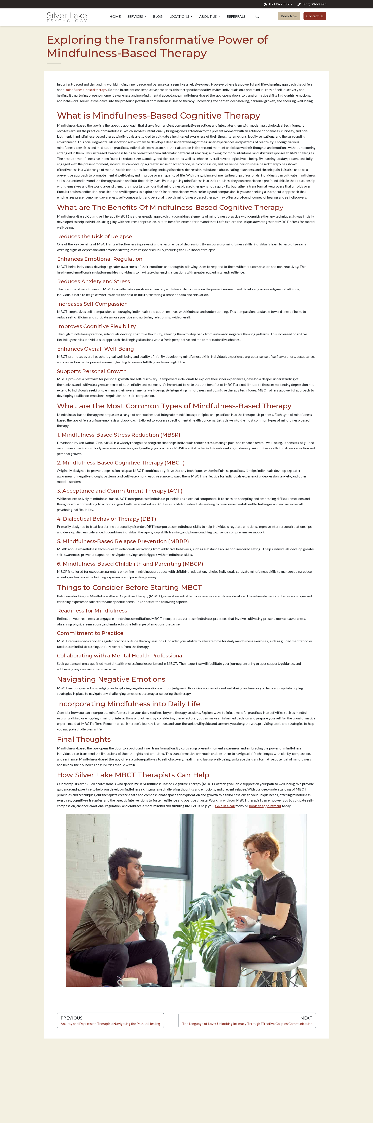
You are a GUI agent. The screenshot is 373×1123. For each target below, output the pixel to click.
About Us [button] (208, 16)
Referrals (236, 16)
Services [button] (136, 16)
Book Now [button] (289, 16)
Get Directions (280, 4)
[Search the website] (257, 16)
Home (115, 16)
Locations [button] (179, 16)
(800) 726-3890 (314, 4)
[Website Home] (67, 17)
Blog (158, 16)
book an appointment (265, 806)
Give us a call (225, 806)
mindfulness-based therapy (86, 89)
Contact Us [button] (315, 16)
